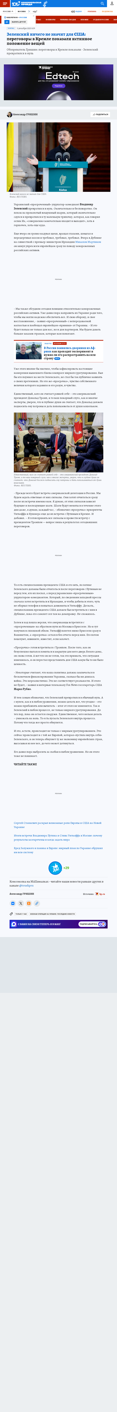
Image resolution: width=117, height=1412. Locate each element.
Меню (5, 3)
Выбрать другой (19, 22)
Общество (48, 343)
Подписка (107, 11)
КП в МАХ (84, 19)
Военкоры (50, 19)
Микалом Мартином (88, 242)
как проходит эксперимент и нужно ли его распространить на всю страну (70, 353)
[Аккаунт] (112, 3)
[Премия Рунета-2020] (44, 3)
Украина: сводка (68, 19)
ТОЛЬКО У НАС (21, 914)
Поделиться (102, 114)
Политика (11, 28)
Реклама (92, 11)
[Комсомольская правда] (26, 3)
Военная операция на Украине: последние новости (52, 914)
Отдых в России (101, 19)
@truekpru (26, 885)
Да (7, 22)
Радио (78, 11)
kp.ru (102, 894)
